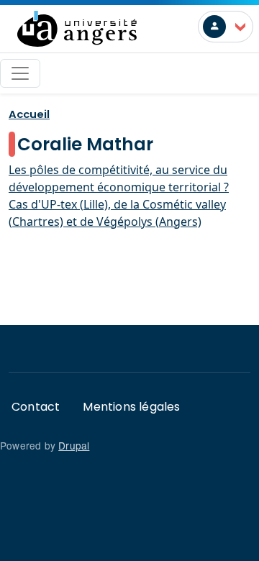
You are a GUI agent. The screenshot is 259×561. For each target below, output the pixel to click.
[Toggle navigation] (20, 73)
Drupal (73, 445)
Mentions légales (131, 406)
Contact (36, 406)
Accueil (29, 114)
